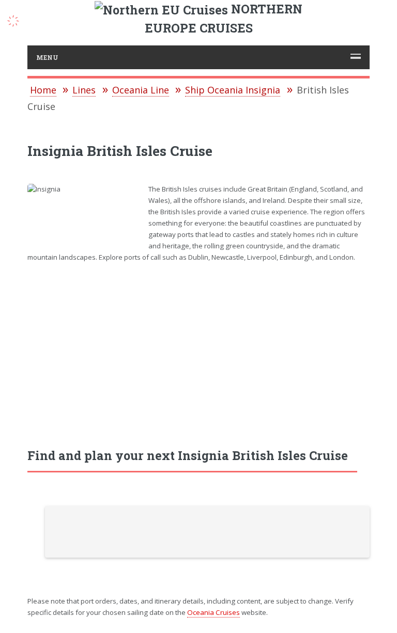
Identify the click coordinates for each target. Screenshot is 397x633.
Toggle (18, 19)
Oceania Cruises (213, 612)
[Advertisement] (199, 349)
